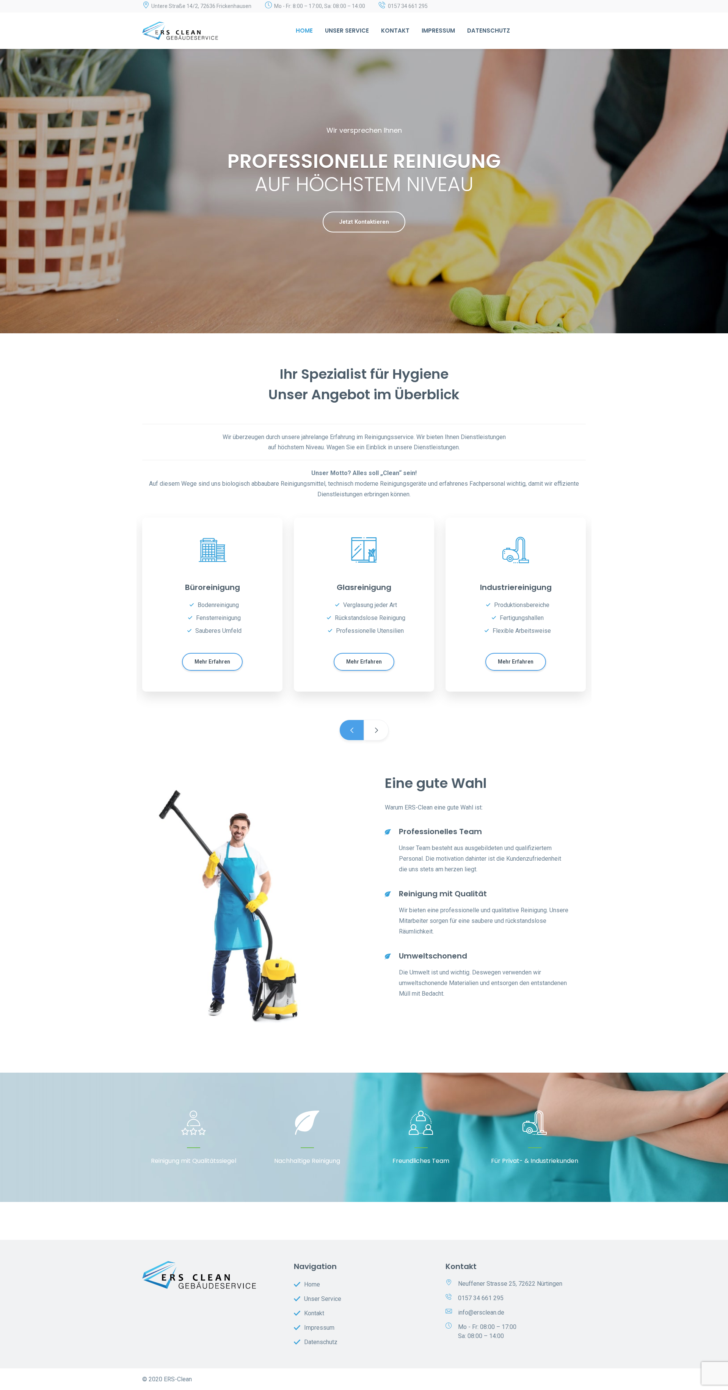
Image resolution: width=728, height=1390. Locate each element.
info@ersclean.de (481, 1312)
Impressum (438, 31)
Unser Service (347, 31)
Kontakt (395, 31)
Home (304, 31)
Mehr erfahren (212, 662)
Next (376, 730)
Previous (351, 730)
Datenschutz (488, 31)
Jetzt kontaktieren (364, 221)
